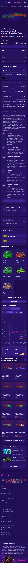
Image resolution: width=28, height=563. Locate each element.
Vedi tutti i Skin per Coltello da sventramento (14, 441)
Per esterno (7, 308)
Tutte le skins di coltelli (7, 537)
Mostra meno (14, 201)
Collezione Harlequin (6, 521)
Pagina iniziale (4, 6)
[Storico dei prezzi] (20, 66)
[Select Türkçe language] (22, 480)
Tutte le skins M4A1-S (6, 532)
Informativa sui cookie (7, 498)
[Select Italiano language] (14, 480)
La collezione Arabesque (7, 509)
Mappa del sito (5, 503)
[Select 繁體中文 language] (10, 482)
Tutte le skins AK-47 (6, 530)
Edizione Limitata (5, 516)
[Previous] (21, 359)
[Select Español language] (6, 480)
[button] (7, 372)
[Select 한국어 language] (15, 482)
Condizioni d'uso (5, 495)
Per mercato (15, 308)
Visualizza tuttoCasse (14, 297)
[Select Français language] (11, 480)
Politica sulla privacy (6, 493)
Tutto (20, 312)
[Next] (25, 359)
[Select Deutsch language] (8, 480)
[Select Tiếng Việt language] (24, 480)
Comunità (3, 488)
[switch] (17, 43)
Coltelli (13, 6)
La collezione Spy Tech (7, 511)
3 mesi (15, 312)
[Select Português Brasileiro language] (19, 480)
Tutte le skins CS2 (5, 527)
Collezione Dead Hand (7, 514)
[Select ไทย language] (18, 482)
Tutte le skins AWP (6, 534)
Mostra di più (14, 466)
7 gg (5, 312)
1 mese (10, 312)
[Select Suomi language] (20, 482)
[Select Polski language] (16, 480)
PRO (2, 491)
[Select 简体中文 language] (7, 482)
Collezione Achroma (6, 518)
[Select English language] (3, 480)
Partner (3, 500)
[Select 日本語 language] (12, 482)
